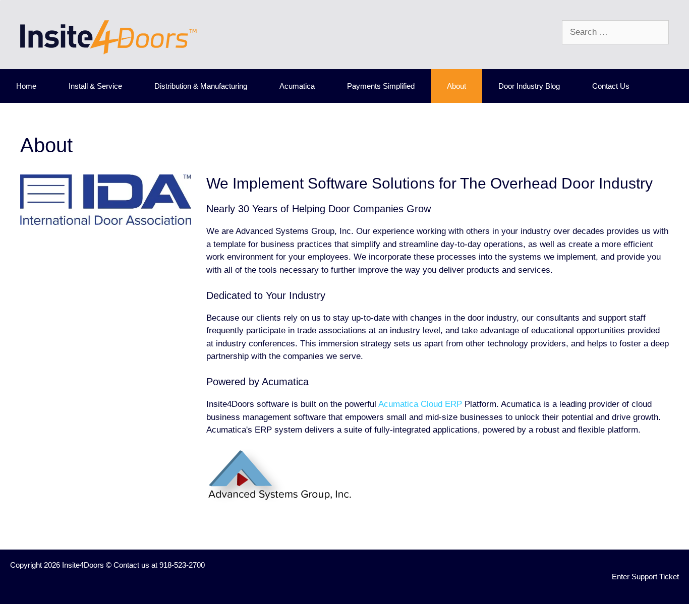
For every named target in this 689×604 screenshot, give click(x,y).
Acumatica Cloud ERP (420, 404)
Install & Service (95, 86)
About (456, 86)
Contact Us (610, 86)
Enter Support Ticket (645, 576)
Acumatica (297, 86)
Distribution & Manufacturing (200, 86)
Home (26, 86)
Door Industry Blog (529, 86)
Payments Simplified (381, 86)
